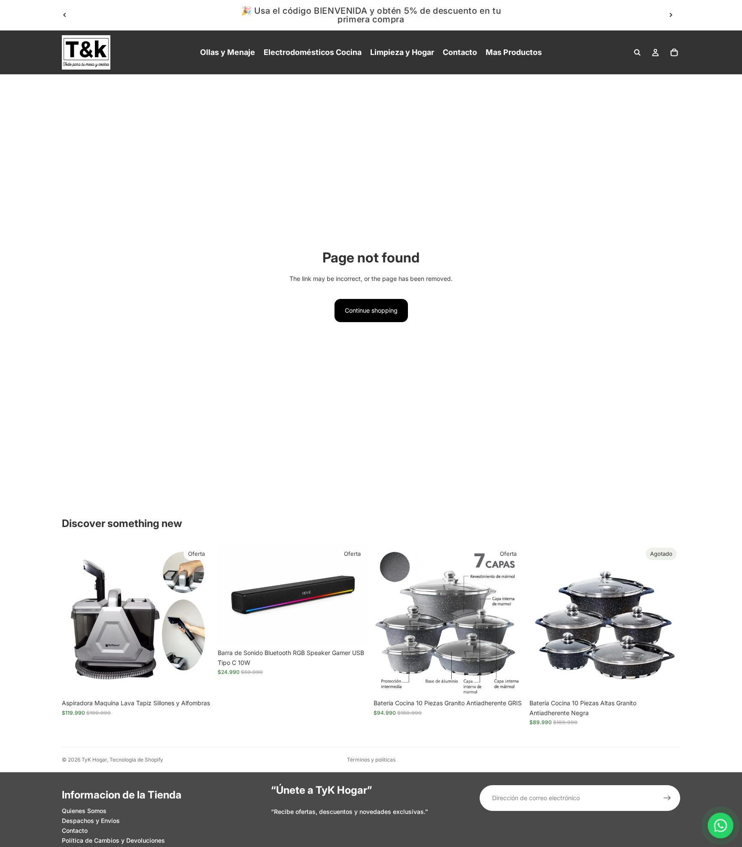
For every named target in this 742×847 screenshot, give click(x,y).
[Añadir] (199, 682)
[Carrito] (674, 52)
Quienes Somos (84, 810)
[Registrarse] (667, 798)
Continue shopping (371, 310)
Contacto (75, 830)
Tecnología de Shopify (136, 759)
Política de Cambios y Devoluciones (113, 840)
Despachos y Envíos (91, 820)
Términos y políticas (371, 759)
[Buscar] (637, 52)
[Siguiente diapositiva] (670, 15)
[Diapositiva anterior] (64, 15)
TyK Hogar (94, 759)
